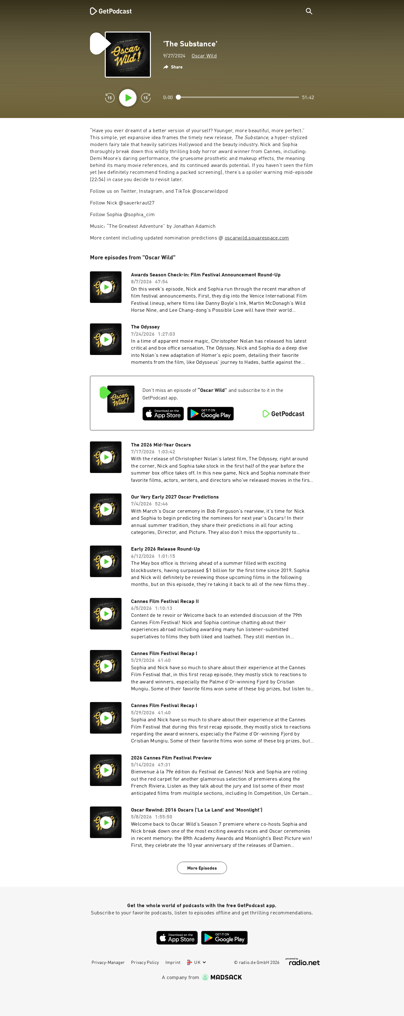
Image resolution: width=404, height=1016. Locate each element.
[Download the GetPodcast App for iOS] (163, 414)
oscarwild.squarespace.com (257, 238)
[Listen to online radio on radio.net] (303, 961)
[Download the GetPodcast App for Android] (210, 414)
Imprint (173, 962)
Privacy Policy (145, 962)
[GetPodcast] (106, 11)
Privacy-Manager (108, 962)
